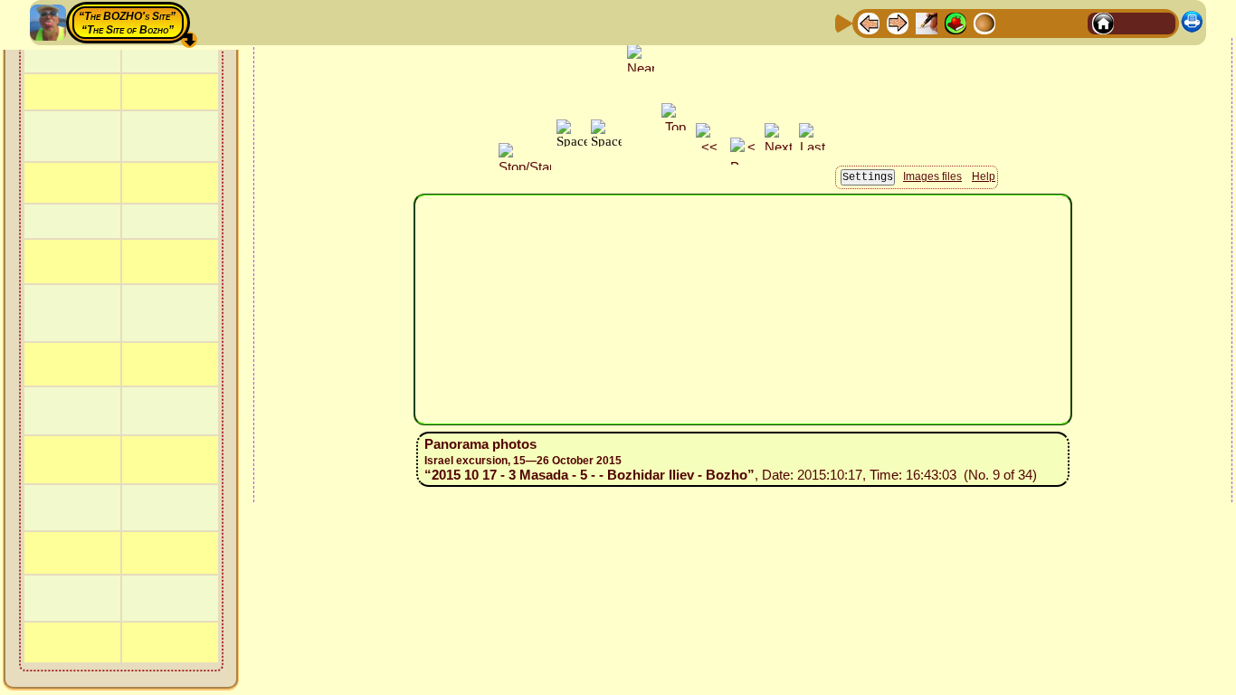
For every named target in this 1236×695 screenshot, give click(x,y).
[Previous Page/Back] (868, 22)
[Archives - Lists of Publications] (926, 22)
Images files (932, 176)
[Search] (1071, 22)
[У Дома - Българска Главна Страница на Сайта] (1161, 22)
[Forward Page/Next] (897, 22)
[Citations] (955, 22)
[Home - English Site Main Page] (1132, 22)
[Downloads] (1042, 22)
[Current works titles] (984, 22)
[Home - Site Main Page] (1103, 22)
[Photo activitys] (1013, 22)
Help (983, 176)
